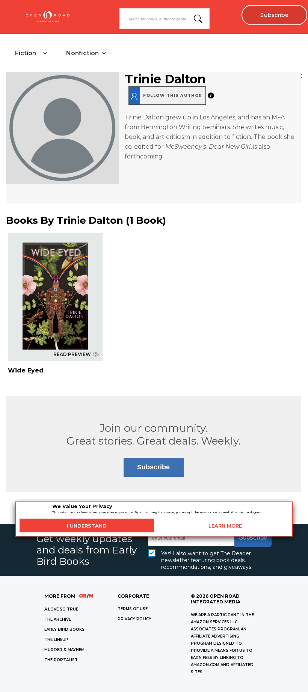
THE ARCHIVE (57, 619)
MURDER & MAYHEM (64, 649)
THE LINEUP (56, 639)
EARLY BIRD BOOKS (64, 629)
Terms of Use (133, 608)
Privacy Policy (134, 619)
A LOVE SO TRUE (61, 609)
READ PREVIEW (72, 354)
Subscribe (274, 15)
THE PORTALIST (61, 659)
